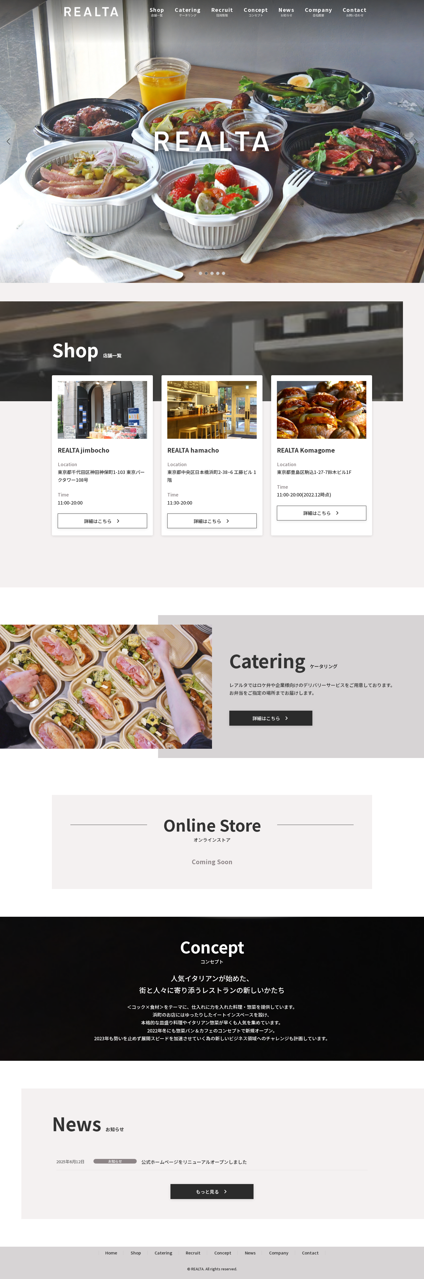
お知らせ (115, 1161)
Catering (163, 1253)
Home (111, 1253)
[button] (415, 141)
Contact (310, 1253)
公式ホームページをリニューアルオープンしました (194, 1161)
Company (278, 1253)
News (250, 1253)
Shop (136, 1253)
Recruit (193, 1253)
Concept (222, 1253)
